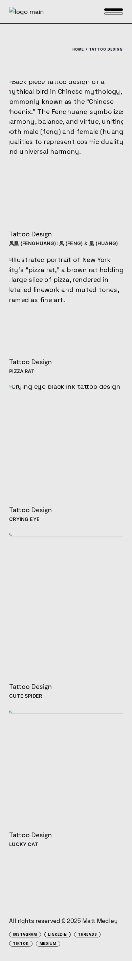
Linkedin (57, 934)
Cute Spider (25, 696)
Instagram (25, 934)
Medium (48, 943)
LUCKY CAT (23, 844)
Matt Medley (99, 921)
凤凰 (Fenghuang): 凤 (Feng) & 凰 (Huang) (63, 243)
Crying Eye (24, 519)
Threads (87, 934)
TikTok (20, 943)
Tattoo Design (30, 234)
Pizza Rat (21, 371)
